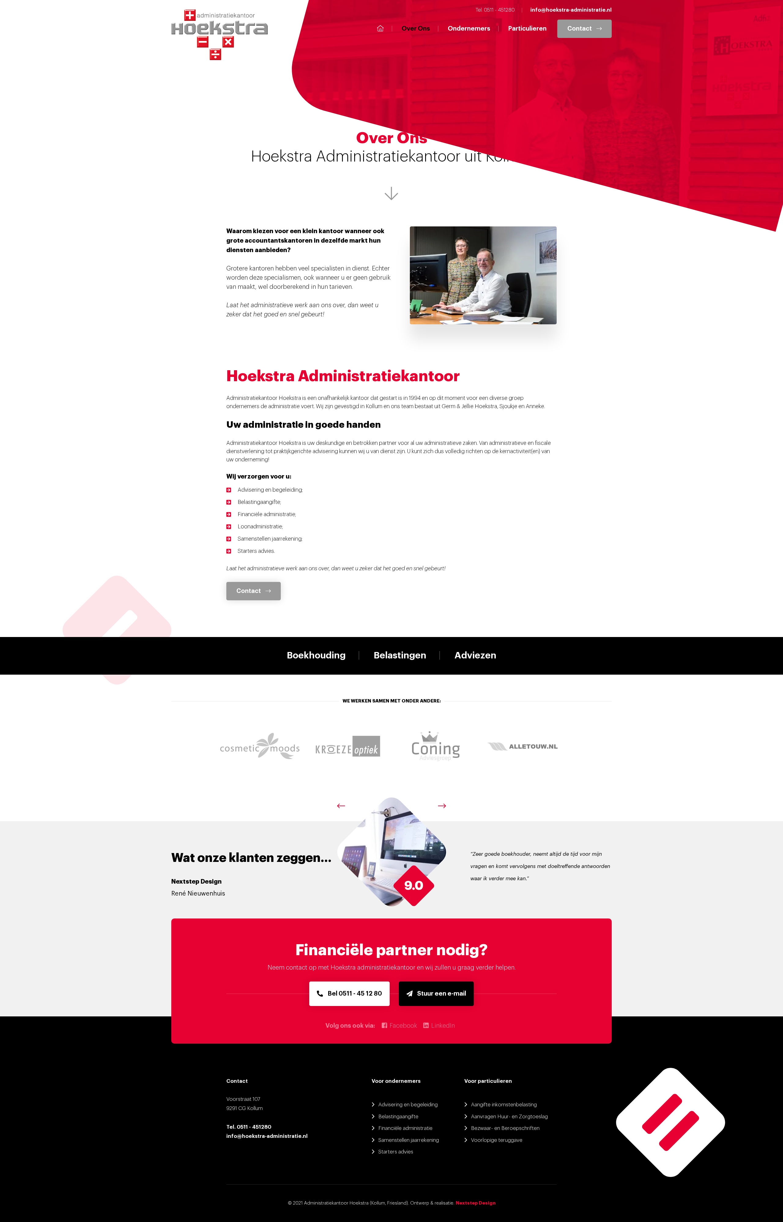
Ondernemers (469, 29)
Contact (579, 29)
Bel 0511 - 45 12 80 (355, 994)
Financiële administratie (405, 1128)
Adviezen (475, 655)
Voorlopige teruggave (496, 1140)
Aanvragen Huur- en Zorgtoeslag (509, 1116)
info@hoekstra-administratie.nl (267, 1136)
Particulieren (527, 29)
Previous (341, 805)
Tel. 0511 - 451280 (248, 1127)
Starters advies (395, 1151)
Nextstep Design (475, 1203)
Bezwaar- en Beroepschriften (505, 1128)
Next (442, 805)
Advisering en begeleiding (408, 1104)
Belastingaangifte (398, 1116)
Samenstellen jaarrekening (408, 1140)
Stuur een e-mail (441, 994)
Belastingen (400, 655)
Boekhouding (316, 655)
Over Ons (416, 29)
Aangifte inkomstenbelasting (504, 1104)
